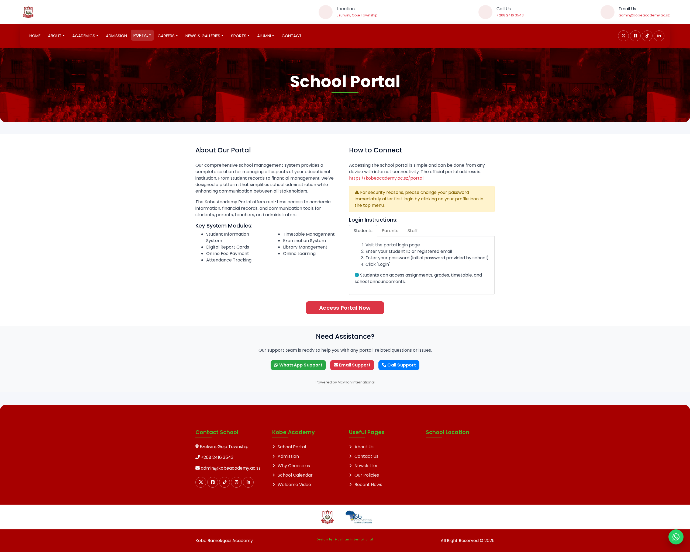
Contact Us (366, 456)
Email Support (354, 365)
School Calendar (295, 475)
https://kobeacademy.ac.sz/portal (386, 178)
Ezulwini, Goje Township (357, 15)
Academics (83, 36)
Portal (140, 35)
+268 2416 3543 (510, 15)
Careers (166, 36)
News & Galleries (202, 36)
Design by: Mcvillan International (345, 539)
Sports (238, 36)
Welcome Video (294, 484)
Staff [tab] (413, 231)
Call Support (401, 365)
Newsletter (366, 466)
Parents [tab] (390, 231)
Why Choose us (294, 466)
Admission (116, 36)
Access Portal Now (345, 308)
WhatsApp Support (300, 365)
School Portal (292, 447)
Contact (292, 36)
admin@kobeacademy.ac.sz (644, 15)
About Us (364, 447)
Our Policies (366, 475)
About (54, 36)
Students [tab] (363, 231)
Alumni (264, 36)
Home (34, 36)
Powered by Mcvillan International (345, 382)
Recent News (368, 484)
